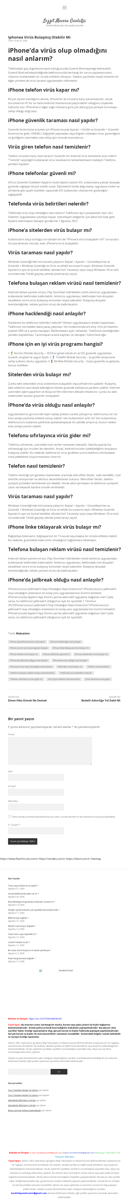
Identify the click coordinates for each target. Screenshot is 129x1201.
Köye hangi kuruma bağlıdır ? (21, 958)
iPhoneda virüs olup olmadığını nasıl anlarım (31, 666)
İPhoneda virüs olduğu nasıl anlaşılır (70, 660)
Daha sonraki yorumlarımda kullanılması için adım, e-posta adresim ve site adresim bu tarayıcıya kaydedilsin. (64, 816)
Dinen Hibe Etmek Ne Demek (27, 700)
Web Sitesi (13, 801)
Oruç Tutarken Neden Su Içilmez (23, 1090)
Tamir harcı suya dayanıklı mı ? (22, 934)
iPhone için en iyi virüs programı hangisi (29, 648)
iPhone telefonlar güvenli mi (56, 654)
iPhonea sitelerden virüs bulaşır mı (91, 654)
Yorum (11, 734)
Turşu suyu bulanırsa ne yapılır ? (23, 885)
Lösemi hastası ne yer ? (19, 942)
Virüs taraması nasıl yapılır (97, 679)
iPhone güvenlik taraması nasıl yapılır (27, 641)
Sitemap (96, 859)
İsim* (10, 771)
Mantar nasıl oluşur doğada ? (22, 926)
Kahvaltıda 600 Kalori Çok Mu (22, 1100)
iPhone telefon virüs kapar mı (24, 654)
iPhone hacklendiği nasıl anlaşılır (65, 641)
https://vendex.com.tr (52, 859)
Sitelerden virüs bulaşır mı (70, 666)
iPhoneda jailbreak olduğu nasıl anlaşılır (29, 660)
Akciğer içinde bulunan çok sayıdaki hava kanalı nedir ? (34, 909)
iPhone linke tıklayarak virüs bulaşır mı (71, 648)
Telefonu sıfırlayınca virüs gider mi (26, 679)
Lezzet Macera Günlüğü (64, 21)
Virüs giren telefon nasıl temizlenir (64, 679)
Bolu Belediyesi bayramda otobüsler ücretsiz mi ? (31, 901)
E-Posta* (12, 786)
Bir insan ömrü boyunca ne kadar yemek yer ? (29, 950)
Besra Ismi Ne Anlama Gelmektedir (24, 1110)
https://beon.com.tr (78, 859)
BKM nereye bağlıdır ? (18, 918)
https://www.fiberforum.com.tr (19, 859)
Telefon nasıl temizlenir (99, 666)
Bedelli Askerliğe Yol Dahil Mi (100, 700)
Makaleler (23, 633)
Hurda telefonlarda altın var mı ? (23, 893)
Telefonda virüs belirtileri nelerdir (76, 672)
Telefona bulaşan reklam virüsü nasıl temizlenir (32, 672)
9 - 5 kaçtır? (14, 824)
